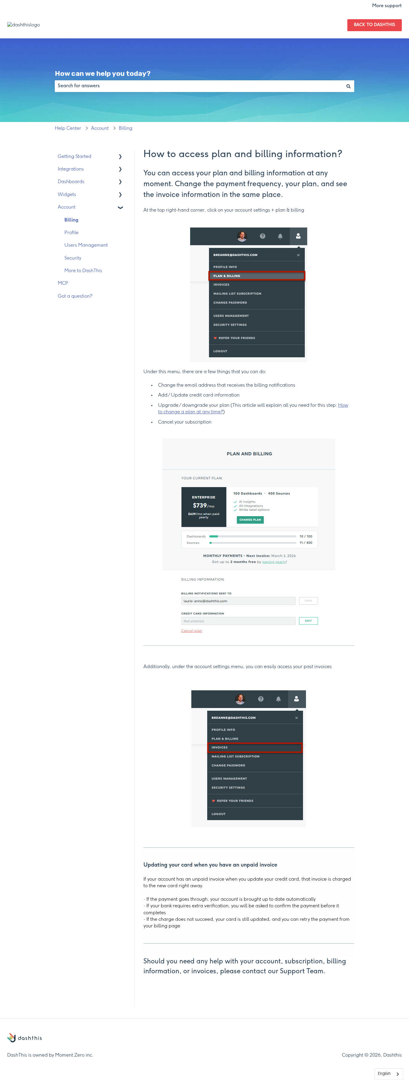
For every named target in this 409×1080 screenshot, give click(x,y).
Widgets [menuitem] (67, 194)
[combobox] (199, 86)
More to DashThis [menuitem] (83, 270)
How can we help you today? (103, 73)
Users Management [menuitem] (86, 245)
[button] (120, 157)
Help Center (68, 128)
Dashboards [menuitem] (71, 181)
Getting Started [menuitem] (74, 156)
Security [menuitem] (72, 258)
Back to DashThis (374, 25)
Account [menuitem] (66, 207)
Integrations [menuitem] (71, 169)
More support (387, 5)
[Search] (348, 86)
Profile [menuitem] (71, 232)
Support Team (301, 971)
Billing (125, 128)
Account (100, 128)
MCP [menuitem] (63, 283)
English (384, 1074)
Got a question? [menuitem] (75, 296)
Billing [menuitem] (71, 220)
